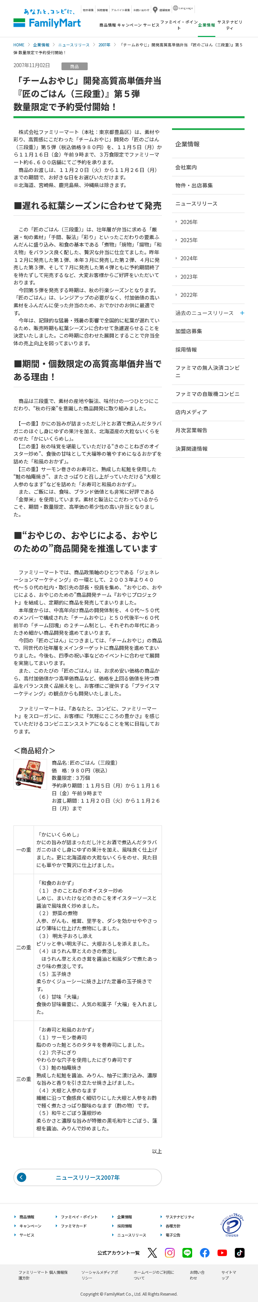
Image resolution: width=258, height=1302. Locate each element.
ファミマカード (74, 1225)
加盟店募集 (188, 330)
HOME (19, 44)
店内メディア (191, 411)
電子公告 (173, 1235)
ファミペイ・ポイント (179, 24)
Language (186, 8)
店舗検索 (165, 10)
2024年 (189, 258)
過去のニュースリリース (204, 312)
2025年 (189, 239)
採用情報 (102, 10)
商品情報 (107, 25)
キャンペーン (129, 25)
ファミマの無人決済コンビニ (207, 371)
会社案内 (186, 167)
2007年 (104, 44)
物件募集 (88, 10)
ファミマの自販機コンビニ (207, 393)
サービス (151, 25)
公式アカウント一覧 (118, 1252)
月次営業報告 (191, 430)
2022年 (189, 294)
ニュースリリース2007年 (88, 1177)
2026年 (189, 221)
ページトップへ (236, 1280)
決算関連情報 (191, 448)
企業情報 (41, 44)
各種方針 (173, 1225)
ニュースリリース (74, 44)
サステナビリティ (230, 24)
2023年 (189, 276)
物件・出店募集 (194, 185)
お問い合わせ (141, 10)
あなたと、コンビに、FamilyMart (47, 18)
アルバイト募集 (120, 10)
